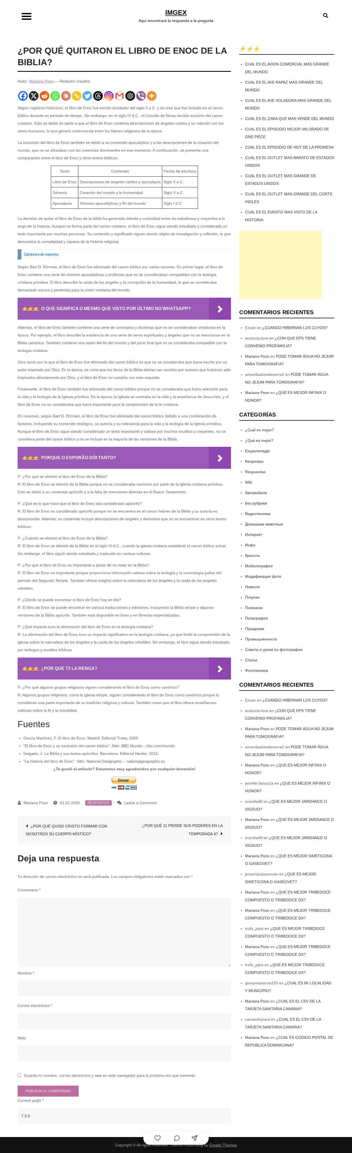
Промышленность (261, 639)
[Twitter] (87, 96)
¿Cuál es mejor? (259, 430)
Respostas (98, 803)
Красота (252, 555)
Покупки (252, 597)
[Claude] (66, 96)
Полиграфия (256, 618)
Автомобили (256, 493)
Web (22, 1038)
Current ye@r (31, 1100)
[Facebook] (23, 96)
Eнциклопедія (257, 451)
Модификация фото (263, 576)
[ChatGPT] (130, 96)
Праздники (254, 628)
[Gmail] (119, 96)
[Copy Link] (76, 96)
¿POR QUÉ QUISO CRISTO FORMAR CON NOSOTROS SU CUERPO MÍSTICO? (66, 830)
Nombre (26, 973)
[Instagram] (109, 96)
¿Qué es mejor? (259, 440)
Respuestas (255, 472)
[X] (33, 96)
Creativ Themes (223, 1145)
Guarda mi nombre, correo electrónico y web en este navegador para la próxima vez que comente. (110, 1075)
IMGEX (176, 12)
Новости (252, 587)
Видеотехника (257, 513)
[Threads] (98, 96)
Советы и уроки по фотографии (273, 649)
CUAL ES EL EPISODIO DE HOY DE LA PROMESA (289, 147)
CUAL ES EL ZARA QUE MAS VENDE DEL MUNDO (289, 118)
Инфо (250, 545)
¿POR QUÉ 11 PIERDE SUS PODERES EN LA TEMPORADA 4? (182, 829)
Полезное (254, 608)
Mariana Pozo (41, 81)
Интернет (253, 534)
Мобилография (259, 566)
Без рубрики (256, 503)
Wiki (248, 482)
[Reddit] (44, 96)
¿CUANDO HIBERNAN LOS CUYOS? (295, 327)
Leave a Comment (140, 803)
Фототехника (256, 670)
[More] (151, 96)
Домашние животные (264, 524)
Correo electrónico (35, 1005)
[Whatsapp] (55, 96)
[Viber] (141, 96)
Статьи (251, 660)
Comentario (29, 890)
